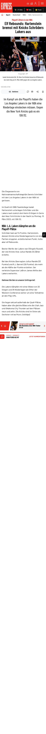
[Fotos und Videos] (31, 3)
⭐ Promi (38, 10)
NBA (24, 15)
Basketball (16, 15)
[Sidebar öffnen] (42, 3)
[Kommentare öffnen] (44, 234)
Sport (8, 15)
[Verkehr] (28, 3)
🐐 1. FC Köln (18, 10)
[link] (6, 6)
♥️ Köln (28, 10)
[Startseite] (2, 15)
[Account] (35, 3)
